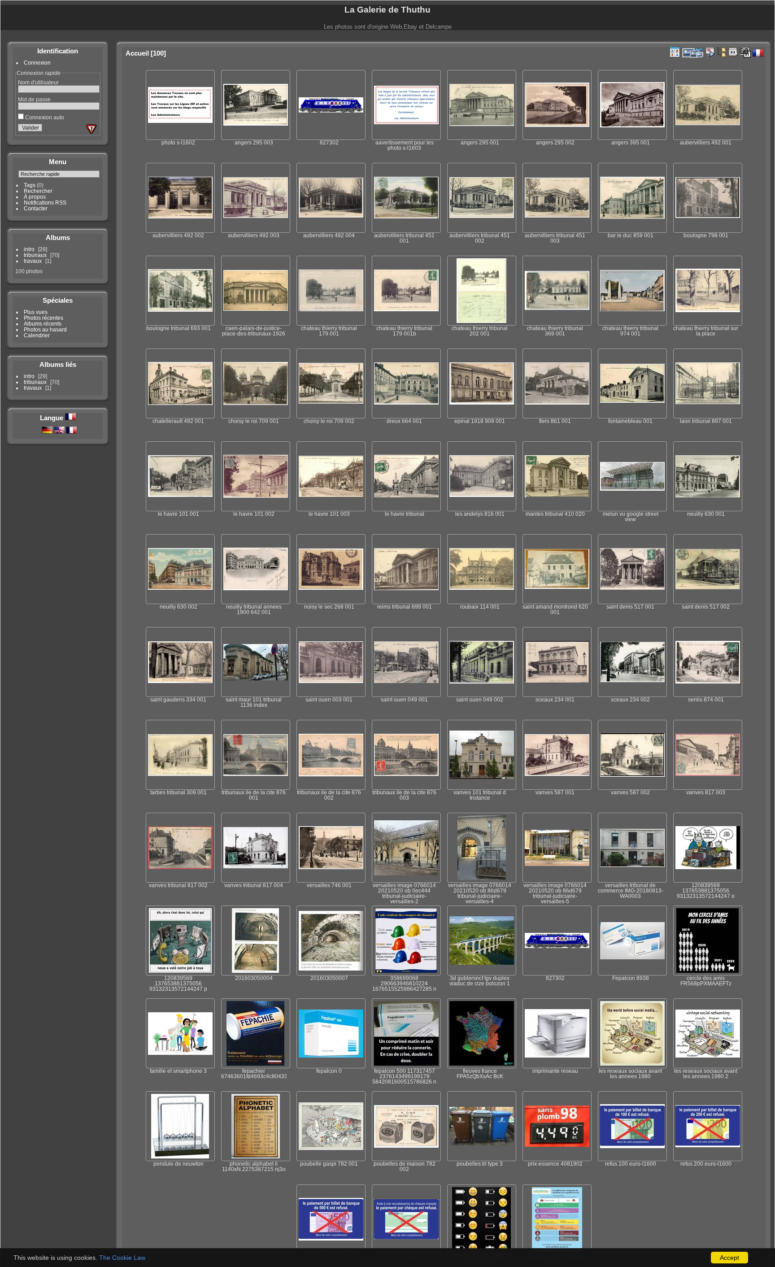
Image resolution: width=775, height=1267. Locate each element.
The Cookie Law (122, 1257)
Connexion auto (44, 117)
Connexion (37, 62)
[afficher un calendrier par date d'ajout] (733, 52)
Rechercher (38, 191)
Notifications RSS (45, 202)
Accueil (137, 53)
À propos (35, 197)
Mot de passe (34, 99)
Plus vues (36, 312)
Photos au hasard (45, 329)
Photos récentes (43, 318)
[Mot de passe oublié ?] (91, 129)
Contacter (36, 208)
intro (29, 249)
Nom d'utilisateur (38, 82)
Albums (58, 237)
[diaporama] (710, 52)
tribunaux (35, 255)
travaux (33, 261)
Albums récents (42, 324)
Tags (29, 185)
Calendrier (37, 335)
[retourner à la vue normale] (722, 52)
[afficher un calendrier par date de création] (745, 52)
